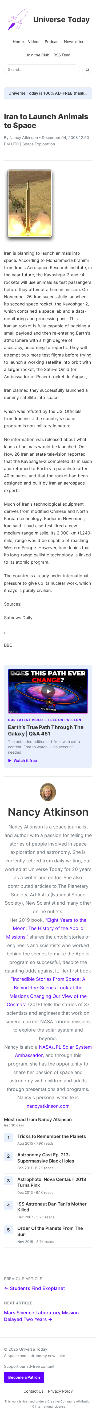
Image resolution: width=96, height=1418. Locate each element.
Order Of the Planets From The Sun (50, 1231)
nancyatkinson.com (48, 1106)
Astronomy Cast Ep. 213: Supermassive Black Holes (45, 1158)
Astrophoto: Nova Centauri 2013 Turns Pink (51, 1182)
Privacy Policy (60, 1391)
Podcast (52, 41)
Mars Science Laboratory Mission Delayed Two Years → (41, 1316)
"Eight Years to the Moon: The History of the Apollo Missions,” (46, 928)
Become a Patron (24, 1377)
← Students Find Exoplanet (34, 1288)
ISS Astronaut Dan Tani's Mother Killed (52, 1207)
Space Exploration (38, 144)
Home (18, 41)
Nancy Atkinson (24, 137)
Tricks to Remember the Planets (51, 1136)
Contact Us (33, 1391)
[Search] (87, 69)
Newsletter (73, 41)
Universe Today (61, 19)
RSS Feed (62, 55)
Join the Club (37, 55)
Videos (34, 41)
